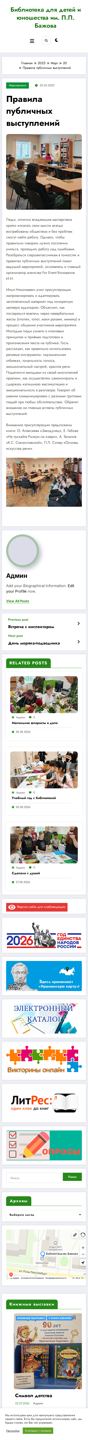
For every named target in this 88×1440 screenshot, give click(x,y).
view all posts (17, 601)
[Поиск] (46, 40)
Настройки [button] (13, 1431)
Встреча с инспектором (31, 627)
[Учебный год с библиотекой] (44, 769)
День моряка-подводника (34, 643)
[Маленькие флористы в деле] (44, 694)
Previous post (18, 620)
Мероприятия (17, 85)
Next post (15, 636)
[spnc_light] (56, 40)
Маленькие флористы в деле (35, 723)
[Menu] (32, 41)
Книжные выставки (37, 1318)
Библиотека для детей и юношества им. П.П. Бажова (45, 17)
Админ (16, 575)
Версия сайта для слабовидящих (40, 906)
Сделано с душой (26, 873)
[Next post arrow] (78, 642)
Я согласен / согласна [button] (38, 1431)
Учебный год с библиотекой (34, 798)
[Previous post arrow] (78, 623)
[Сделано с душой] (44, 844)
